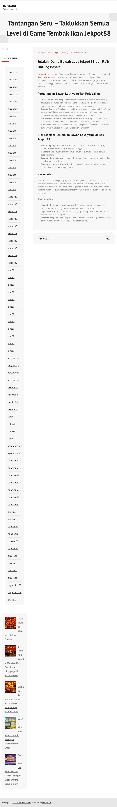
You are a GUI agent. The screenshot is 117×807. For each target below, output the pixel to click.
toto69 (11, 416)
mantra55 (13, 387)
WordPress (46, 802)
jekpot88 (12, 196)
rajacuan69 (13, 460)
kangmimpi (13, 357)
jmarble (12, 511)
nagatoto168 (14, 585)
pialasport (13, 72)
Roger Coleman (46, 53)
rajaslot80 (13, 526)
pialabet (12, 116)
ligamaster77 (15, 445)
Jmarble (12, 599)
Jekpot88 (47, 77)
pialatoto (12, 555)
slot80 (11, 270)
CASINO (85, 53)
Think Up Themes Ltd (22, 802)
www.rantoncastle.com (47, 74)
